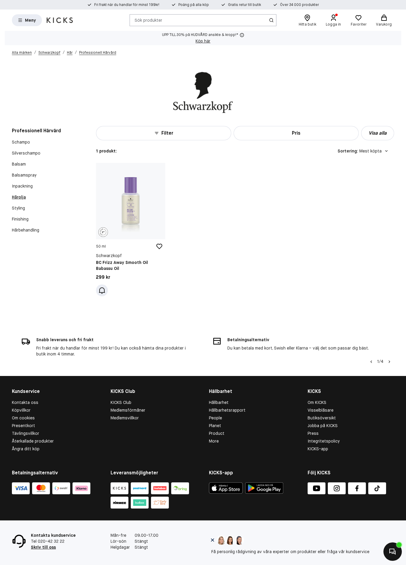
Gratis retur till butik (244, 4)
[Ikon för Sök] (271, 20)
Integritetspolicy (324, 441)
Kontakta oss (25, 402)
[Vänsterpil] (371, 361)
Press (313, 433)
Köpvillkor (21, 410)
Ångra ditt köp (26, 448)
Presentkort (23, 425)
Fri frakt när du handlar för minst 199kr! (126, 4)
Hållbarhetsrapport (227, 410)
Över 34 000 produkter (299, 4)
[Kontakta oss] (392, 551)
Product (216, 433)
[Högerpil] (389, 361)
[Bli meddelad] (102, 290)
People (215, 418)
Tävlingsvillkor (25, 433)
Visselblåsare (320, 410)
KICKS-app (318, 448)
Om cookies (23, 418)
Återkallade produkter (33, 441)
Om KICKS (317, 402)
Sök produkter (148, 20)
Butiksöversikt (322, 418)
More (214, 441)
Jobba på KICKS (323, 425)
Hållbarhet (219, 402)
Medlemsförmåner (128, 410)
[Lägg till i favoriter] (159, 246)
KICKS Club (121, 402)
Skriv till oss (43, 547)
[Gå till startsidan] (60, 20)
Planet (215, 425)
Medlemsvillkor (125, 418)
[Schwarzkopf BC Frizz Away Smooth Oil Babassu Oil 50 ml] (130, 229)
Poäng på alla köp (193, 4)
